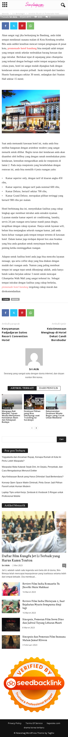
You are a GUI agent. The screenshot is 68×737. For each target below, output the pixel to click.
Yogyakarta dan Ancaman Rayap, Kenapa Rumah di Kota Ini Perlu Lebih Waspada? (31, 459)
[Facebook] (5, 25)
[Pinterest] (22, 25)
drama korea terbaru (34, 727)
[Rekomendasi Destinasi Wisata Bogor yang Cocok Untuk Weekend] (56, 401)
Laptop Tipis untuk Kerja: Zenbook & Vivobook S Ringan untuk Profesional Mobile (32, 494)
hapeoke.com (53, 723)
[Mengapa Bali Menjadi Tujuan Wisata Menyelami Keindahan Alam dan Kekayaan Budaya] (12, 401)
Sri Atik (13, 17)
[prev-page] (32, 428)
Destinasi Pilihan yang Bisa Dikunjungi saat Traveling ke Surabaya (32, 415)
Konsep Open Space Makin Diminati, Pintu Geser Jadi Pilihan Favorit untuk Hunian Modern (32, 484)
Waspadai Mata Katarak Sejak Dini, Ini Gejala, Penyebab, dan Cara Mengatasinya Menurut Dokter (32, 469)
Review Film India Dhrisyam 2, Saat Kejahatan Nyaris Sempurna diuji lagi (43, 605)
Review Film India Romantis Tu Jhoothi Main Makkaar (41, 585)
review (15, 299)
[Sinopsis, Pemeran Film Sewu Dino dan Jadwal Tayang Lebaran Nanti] (11, 624)
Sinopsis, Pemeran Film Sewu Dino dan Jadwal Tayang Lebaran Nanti (43, 621)
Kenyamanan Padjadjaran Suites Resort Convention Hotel (15, 334)
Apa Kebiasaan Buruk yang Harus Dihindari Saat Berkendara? (32, 476)
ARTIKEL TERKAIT (22, 388)
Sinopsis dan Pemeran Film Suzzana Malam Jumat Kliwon (44, 638)
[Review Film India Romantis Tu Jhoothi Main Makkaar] (11, 589)
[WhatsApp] (30, 25)
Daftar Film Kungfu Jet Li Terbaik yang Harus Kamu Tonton (31, 558)
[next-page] (36, 428)
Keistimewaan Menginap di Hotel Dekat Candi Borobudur (53, 334)
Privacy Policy (14, 723)
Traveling (7, 408)
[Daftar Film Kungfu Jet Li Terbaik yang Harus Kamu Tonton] (34, 532)
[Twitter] (13, 25)
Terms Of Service (34, 723)
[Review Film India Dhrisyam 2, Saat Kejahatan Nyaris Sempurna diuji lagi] (11, 606)
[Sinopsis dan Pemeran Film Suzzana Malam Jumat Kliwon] (11, 642)
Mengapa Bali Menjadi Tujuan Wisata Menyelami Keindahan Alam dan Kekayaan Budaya (11, 416)
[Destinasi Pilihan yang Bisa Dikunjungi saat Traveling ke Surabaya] (34, 401)
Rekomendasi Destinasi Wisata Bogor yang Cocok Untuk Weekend (55, 414)
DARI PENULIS (48, 388)
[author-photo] (34, 357)
